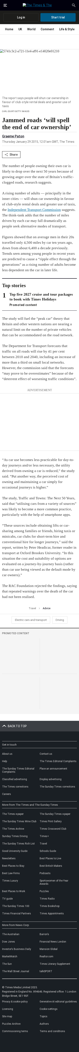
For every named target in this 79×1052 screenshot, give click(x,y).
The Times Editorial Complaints (58, 761)
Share (13, 154)
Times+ (44, 836)
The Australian (10, 934)
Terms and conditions (52, 1031)
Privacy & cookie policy (15, 1001)
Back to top (17, 726)
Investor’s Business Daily (16, 949)
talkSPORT (46, 971)
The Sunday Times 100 (15, 906)
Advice (46, 608)
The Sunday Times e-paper (55, 814)
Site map (7, 1016)
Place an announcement (53, 768)
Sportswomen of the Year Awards (54, 882)
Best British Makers (51, 865)
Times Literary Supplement (55, 963)
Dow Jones (8, 941)
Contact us (46, 753)
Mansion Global (49, 949)
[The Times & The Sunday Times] (40, 5)
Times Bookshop (49, 906)
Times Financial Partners (16, 913)
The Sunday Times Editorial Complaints (18, 770)
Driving (60, 620)
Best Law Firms (11, 873)
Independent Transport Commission (34, 210)
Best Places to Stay (13, 865)
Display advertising (51, 779)
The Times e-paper (13, 814)
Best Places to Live (50, 858)
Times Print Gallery (51, 821)
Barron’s (44, 934)
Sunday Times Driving (15, 836)
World (31, 29)
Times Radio (47, 898)
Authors (44, 1023)
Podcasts (45, 873)
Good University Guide (14, 851)
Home (9, 29)
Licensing (7, 1009)
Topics (43, 1016)
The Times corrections (15, 786)
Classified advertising (14, 779)
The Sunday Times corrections (57, 786)
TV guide (7, 898)
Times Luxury (10, 880)
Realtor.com (46, 956)
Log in (21, 17)
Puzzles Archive (11, 1023)
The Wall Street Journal (15, 971)
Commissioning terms (15, 1031)
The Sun (7, 963)
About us (7, 753)
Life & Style (67, 29)
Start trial (58, 17)
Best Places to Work (13, 891)
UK (20, 29)
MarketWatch (9, 956)
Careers (6, 794)
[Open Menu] (5, 5)
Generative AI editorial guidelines (58, 1001)
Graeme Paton (13, 136)
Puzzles (44, 891)
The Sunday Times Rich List (18, 843)
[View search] (73, 5)
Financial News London (53, 941)
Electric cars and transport (31, 620)
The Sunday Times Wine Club (19, 821)
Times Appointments (52, 913)
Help (4, 761)
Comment (47, 29)
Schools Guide (48, 851)
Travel (32, 608)
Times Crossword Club (53, 828)
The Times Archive (13, 828)
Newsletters (9, 858)
